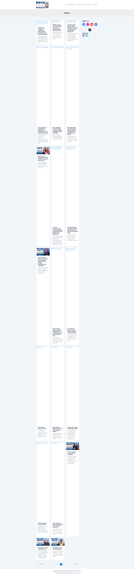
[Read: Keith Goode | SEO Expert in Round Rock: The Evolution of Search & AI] (57, 481)
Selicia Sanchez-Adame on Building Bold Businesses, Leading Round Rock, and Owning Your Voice (57, 332)
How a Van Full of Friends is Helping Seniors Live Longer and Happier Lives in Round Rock (57, 130)
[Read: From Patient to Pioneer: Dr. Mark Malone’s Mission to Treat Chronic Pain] (72, 287)
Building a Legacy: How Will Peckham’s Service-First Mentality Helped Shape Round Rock (57, 27)
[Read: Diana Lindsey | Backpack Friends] (43, 385)
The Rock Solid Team (70, 4)
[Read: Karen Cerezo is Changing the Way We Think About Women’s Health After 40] (43, 150)
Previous (40, 564)
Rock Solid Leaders (80, 4)
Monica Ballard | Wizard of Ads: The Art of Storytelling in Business (58, 429)
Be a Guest (95, 4)
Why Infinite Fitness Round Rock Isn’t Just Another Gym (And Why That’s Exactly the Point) (72, 230)
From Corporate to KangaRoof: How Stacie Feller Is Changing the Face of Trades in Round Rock (43, 130)
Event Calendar (88, 4)
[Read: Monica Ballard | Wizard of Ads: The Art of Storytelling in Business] (57, 385)
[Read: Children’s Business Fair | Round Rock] (43, 481)
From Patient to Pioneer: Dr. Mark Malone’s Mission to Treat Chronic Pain (71, 331)
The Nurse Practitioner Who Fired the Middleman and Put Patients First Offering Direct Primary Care (57, 231)
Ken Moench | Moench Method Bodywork (43, 548)
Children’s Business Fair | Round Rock (42, 523)
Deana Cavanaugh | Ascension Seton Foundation (71, 453)
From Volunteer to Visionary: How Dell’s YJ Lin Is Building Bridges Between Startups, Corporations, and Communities (43, 261)
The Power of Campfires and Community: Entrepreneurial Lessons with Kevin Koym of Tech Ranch (42, 31)
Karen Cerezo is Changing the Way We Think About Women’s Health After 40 (43, 158)
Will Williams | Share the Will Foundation (57, 548)
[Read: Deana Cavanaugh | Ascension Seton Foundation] (72, 446)
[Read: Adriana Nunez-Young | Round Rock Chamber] (72, 385)
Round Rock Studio (77, 571)
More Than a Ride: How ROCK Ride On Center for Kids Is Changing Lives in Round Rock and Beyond (71, 131)
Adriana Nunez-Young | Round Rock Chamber (72, 428)
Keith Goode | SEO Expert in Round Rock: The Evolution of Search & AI (58, 525)
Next (76, 564)
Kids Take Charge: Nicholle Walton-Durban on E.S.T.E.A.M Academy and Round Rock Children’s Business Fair (72, 28)
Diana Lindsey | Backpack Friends (42, 428)
